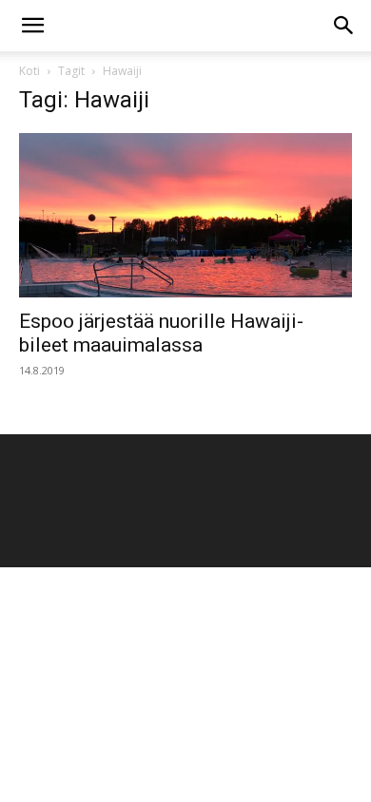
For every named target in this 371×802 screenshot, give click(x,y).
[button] (32, 25)
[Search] (344, 25)
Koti (29, 71)
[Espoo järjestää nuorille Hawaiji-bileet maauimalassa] (185, 215)
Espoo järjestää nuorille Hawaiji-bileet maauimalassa (161, 333)
